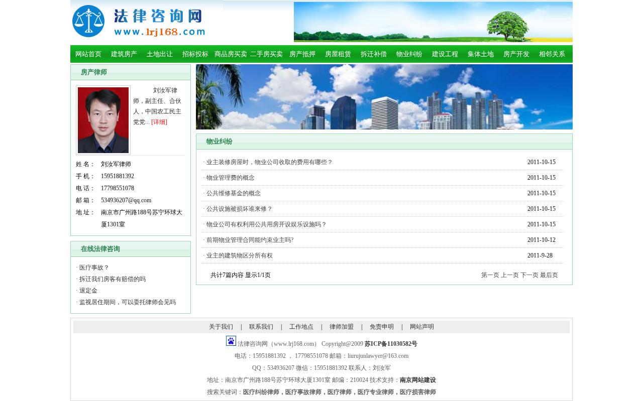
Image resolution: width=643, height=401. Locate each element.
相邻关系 (552, 54)
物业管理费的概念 (230, 177)
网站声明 (422, 326)
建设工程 (445, 54)
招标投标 (195, 54)
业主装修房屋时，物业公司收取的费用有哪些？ (269, 162)
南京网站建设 (418, 379)
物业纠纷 (409, 54)
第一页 (490, 275)
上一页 (510, 275)
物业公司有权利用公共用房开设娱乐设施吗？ (266, 224)
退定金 (88, 290)
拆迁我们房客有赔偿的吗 (112, 279)
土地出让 (160, 54)
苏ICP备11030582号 (391, 343)
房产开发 (516, 54)
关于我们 (221, 326)
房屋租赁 (338, 54)
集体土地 (481, 54)
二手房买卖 (266, 54)
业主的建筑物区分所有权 (239, 255)
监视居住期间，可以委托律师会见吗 (127, 302)
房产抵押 (302, 54)
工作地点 (301, 326)
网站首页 (88, 54)
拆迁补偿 (374, 54)
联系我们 (261, 326)
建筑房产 (124, 54)
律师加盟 (342, 326)
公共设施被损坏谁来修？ (239, 208)
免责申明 (382, 326)
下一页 (529, 275)
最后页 (549, 275)
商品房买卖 (231, 54)
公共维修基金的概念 (233, 193)
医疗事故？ (94, 267)
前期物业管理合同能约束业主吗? (249, 239)
